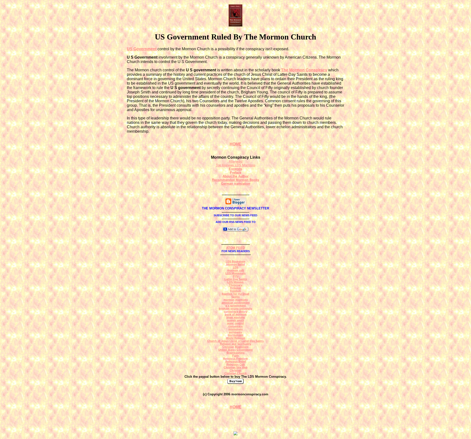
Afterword (235, 161)
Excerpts (235, 169)
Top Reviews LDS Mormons (235, 165)
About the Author (235, 176)
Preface (235, 172)
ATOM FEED (235, 248)
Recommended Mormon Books (235, 180)
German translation (235, 183)
